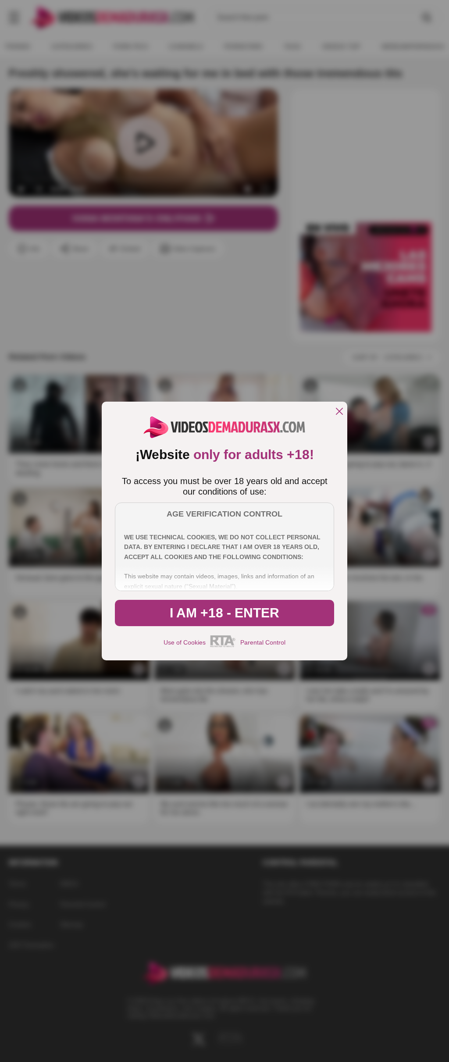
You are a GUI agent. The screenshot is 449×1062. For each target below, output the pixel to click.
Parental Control (262, 642)
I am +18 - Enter (224, 613)
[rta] (223, 645)
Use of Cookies (185, 642)
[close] (339, 412)
